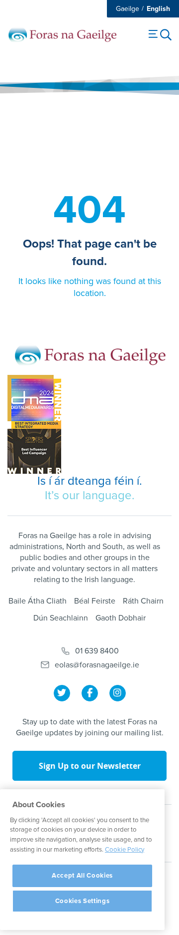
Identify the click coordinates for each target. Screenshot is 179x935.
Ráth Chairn (143, 601)
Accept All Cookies (82, 876)
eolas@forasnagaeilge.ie (97, 665)
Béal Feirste (94, 601)
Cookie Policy (124, 850)
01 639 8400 (97, 651)
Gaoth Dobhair (120, 618)
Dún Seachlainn (60, 618)
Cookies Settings (82, 901)
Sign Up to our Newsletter (90, 765)
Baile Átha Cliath (37, 601)
